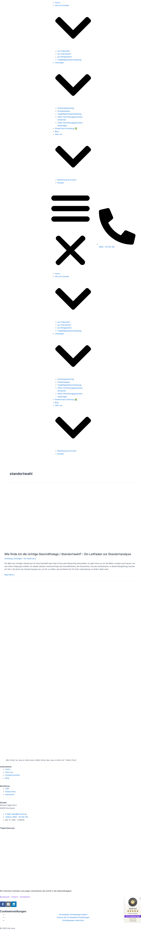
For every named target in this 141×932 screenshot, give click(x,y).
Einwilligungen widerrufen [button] (73, 920)
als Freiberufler (64, 51)
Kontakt (61, 183)
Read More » (9, 574)
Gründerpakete (64, 111)
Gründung (8, 558)
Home (57, 2)
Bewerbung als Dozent (67, 180)
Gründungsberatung (66, 108)
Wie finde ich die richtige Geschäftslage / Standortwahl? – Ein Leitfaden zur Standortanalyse (67, 554)
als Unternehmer (64, 54)
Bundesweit (5, 897)
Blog (57, 131)
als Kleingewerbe (65, 57)
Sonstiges (18, 558)
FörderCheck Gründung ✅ (66, 128)
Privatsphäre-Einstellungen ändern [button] (73, 914)
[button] (70, 229)
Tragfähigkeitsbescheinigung (69, 60)
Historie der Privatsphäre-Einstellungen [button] (73, 917)
